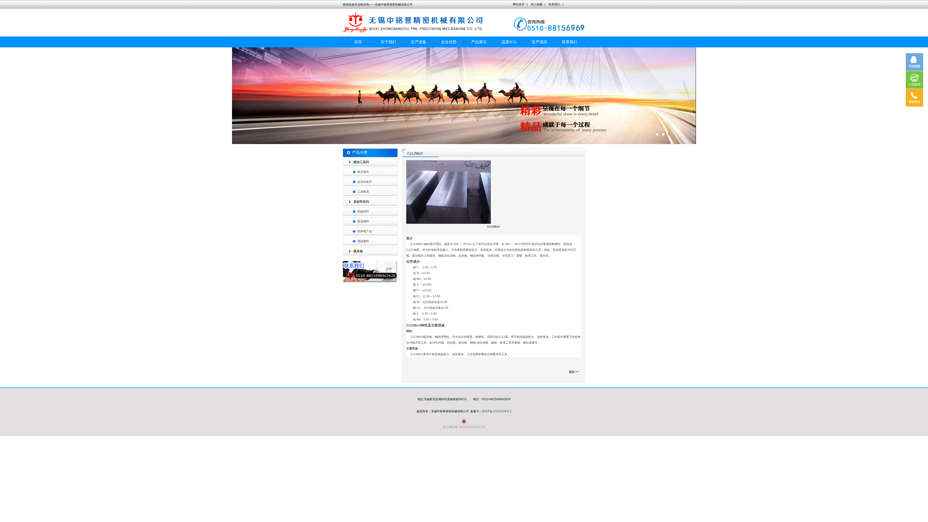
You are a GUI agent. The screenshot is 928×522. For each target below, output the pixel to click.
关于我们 (388, 42)
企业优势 (449, 42)
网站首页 (518, 4)
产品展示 (479, 42)
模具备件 (363, 172)
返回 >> (574, 372)
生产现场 (539, 42)
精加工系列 (361, 162)
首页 (358, 42)
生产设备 (418, 42)
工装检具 (363, 191)
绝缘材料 (363, 211)
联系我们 (554, 4)
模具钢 (358, 251)
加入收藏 (536, 4)
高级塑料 (363, 241)
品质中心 (509, 42)
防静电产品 (364, 231)
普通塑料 (363, 221)
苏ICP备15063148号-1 (497, 411)
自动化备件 (364, 181)
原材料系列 (361, 201)
